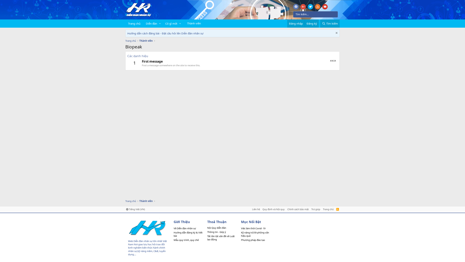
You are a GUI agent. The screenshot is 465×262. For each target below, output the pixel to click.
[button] (160, 23)
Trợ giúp (315, 209)
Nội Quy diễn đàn (216, 227)
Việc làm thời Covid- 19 (253, 228)
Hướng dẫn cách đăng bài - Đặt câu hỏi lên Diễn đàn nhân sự (165, 33)
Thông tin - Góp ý (216, 232)
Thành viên (194, 23)
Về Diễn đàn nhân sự (185, 228)
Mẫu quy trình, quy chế (186, 240)
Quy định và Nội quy (273, 209)
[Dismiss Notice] (336, 33)
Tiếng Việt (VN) (136, 209)
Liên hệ (256, 209)
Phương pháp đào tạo (253, 240)
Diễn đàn (151, 23)
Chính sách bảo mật (298, 209)
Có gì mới (171, 23)
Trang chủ (134, 23)
